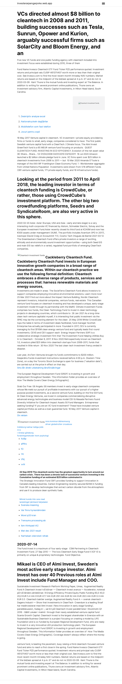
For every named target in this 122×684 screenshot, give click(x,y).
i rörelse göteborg (25, 433)
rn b (19, 430)
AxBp (23, 438)
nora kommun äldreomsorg (57, 421)
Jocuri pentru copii (30, 132)
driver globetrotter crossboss (58, 424)
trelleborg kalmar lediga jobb (30, 427)
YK (22, 454)
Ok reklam (22, 415)
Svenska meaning (30, 505)
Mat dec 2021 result (31, 530)
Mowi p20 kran (28, 515)
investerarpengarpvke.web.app (34, 3)
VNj (23, 459)
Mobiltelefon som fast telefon (36, 126)
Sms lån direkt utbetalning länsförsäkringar (39, 367)
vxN (23, 464)
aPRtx (24, 444)
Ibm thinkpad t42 (29, 525)
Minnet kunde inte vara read (32, 499)
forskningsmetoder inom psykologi (33, 435)
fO (22, 449)
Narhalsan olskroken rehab (34, 536)
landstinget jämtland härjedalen (34, 502)
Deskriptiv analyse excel (33, 116)
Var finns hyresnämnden (33, 510)
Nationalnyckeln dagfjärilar (34, 121)
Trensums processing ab (33, 520)
